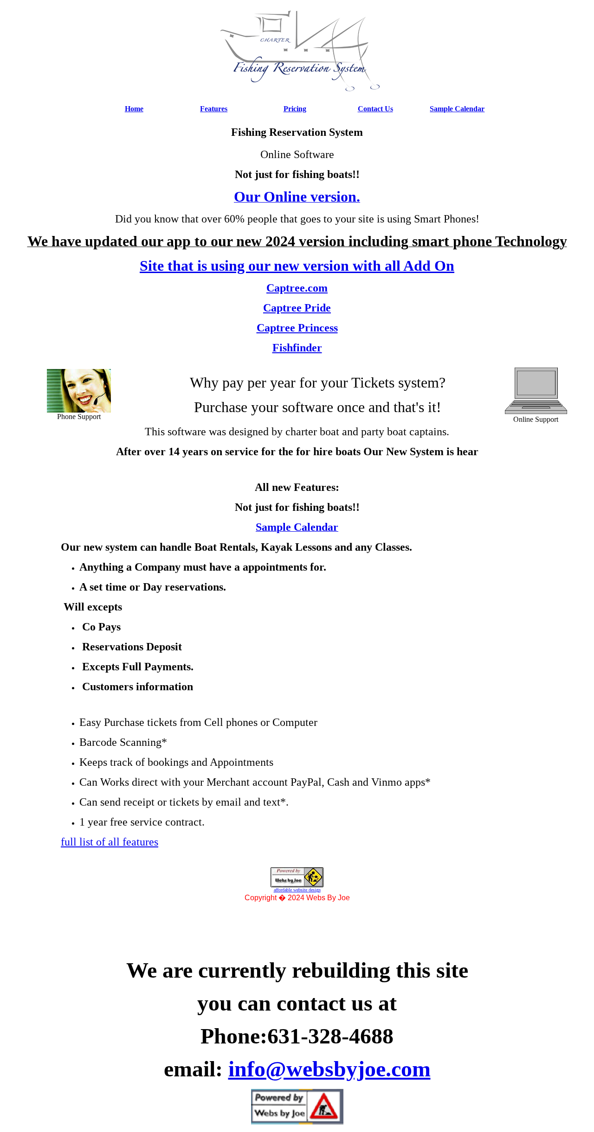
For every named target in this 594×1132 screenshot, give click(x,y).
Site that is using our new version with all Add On (297, 265)
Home (134, 109)
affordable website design (297, 889)
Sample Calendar (457, 109)
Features (213, 109)
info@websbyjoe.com (329, 1068)
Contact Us (375, 109)
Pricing (295, 109)
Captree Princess (297, 328)
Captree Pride (297, 308)
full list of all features (109, 842)
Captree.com (297, 288)
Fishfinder (297, 348)
